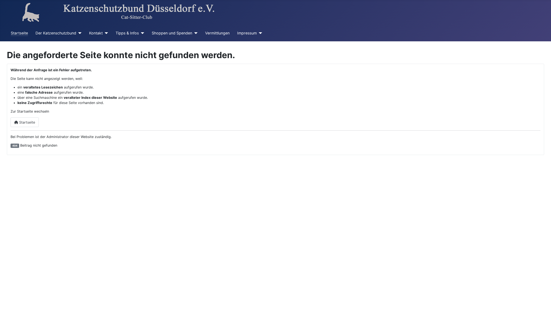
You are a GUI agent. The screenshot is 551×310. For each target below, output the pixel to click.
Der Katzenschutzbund (56, 33)
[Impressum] (259, 33)
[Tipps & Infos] (141, 33)
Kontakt (96, 33)
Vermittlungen (217, 33)
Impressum (247, 33)
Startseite (19, 33)
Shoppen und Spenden (172, 33)
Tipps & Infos (127, 33)
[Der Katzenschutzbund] (79, 33)
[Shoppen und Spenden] (195, 33)
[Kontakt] (105, 33)
